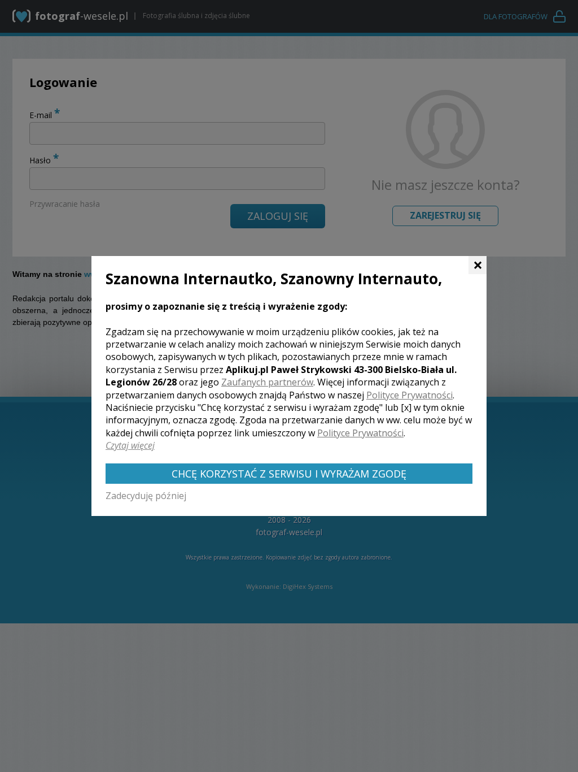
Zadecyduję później (146, 495)
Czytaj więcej (130, 445)
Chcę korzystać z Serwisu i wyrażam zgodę (289, 473)
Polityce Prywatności (409, 395)
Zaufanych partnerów (267, 382)
